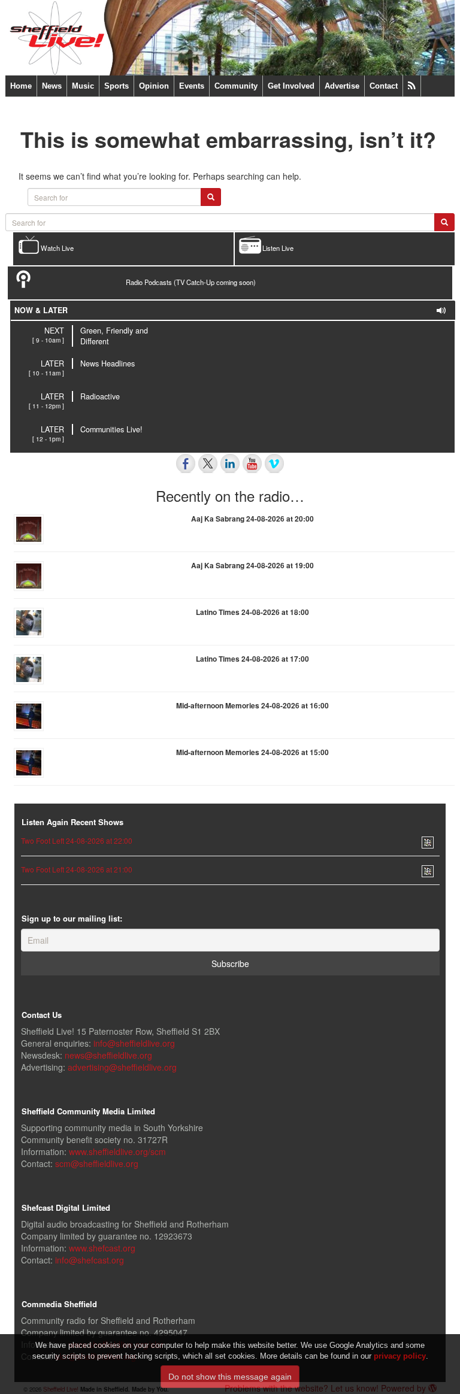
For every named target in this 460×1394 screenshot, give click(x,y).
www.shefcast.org (102, 1248)
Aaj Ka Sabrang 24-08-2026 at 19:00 (252, 565)
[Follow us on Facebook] (185, 463)
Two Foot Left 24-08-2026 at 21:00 (76, 869)
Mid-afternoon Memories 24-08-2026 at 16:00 (252, 705)
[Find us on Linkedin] (230, 463)
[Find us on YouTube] (252, 463)
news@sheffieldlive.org (108, 1055)
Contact (384, 85)
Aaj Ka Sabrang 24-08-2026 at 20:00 (252, 518)
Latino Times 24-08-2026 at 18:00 (252, 612)
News (52, 85)
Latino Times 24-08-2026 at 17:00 (252, 658)
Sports (116, 85)
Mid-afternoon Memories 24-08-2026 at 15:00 (252, 752)
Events (191, 85)
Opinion (154, 85)
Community (236, 85)
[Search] (444, 222)
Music (83, 85)
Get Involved (291, 85)
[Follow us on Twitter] (207, 463)
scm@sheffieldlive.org (96, 1163)
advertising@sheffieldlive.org (122, 1067)
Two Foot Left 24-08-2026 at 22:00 (76, 840)
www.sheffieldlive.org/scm (117, 1151)
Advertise (342, 85)
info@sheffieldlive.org (134, 1043)
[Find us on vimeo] (274, 463)
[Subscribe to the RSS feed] (411, 85)
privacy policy (400, 1355)
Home (21, 85)
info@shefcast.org (89, 1260)
